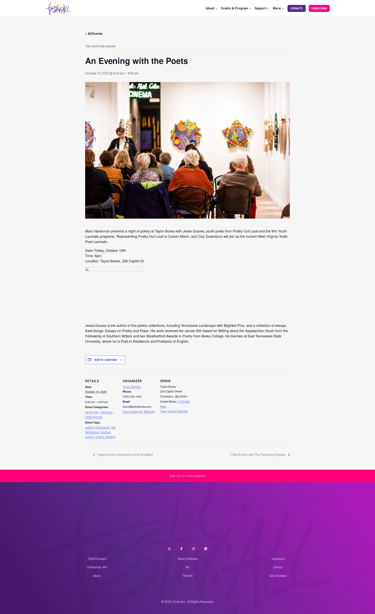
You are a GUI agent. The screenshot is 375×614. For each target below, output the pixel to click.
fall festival (92, 432)
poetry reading (105, 437)
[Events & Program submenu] (250, 8)
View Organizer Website (139, 412)
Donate (296, 8)
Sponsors (278, 559)
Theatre (187, 576)
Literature (106, 412)
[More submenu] (283, 8)
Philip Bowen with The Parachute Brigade (258, 455)
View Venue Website (174, 411)
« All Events (94, 33)
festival (106, 432)
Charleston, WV (97, 567)
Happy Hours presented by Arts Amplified (125, 455)
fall (113, 427)
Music (97, 576)
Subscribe (319, 8)
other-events (93, 417)
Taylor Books (132, 387)
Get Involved (278, 576)
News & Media (187, 559)
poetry (89, 437)
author (89, 427)
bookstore (102, 427)
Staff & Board (97, 559)
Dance (278, 567)
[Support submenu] (268, 8)
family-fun (91, 412)
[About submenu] (216, 8)
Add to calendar (105, 360)
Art (187, 567)
